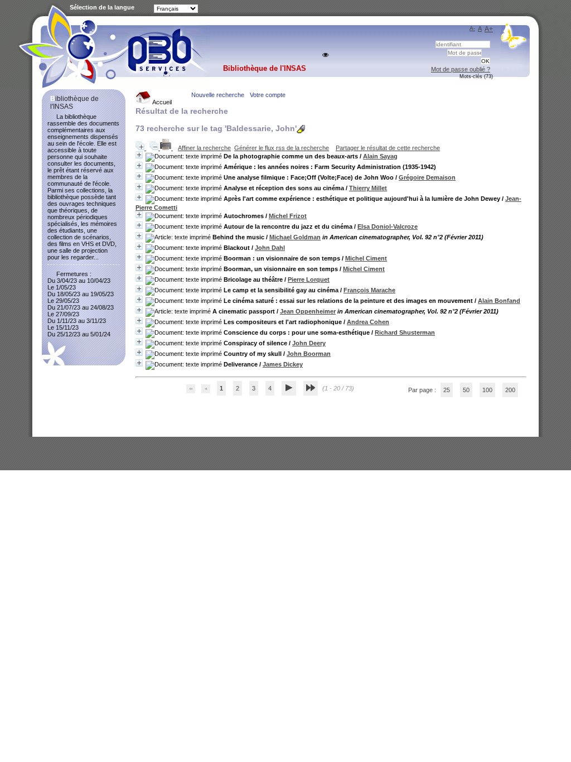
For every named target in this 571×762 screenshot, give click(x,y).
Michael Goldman (295, 237)
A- (472, 28)
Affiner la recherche (204, 147)
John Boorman (309, 353)
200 (510, 390)
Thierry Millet (368, 188)
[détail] (139, 154)
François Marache (369, 290)
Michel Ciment (366, 258)
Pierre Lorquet (309, 279)
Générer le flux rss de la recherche (281, 147)
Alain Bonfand (499, 300)
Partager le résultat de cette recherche (388, 147)
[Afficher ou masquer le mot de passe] (325, 55)
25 (446, 390)
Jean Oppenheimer (308, 311)
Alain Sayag (380, 156)
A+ (489, 29)
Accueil (161, 102)
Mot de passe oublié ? (460, 69)
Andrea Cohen (368, 322)
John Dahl (270, 247)
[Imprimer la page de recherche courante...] (166, 147)
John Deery (309, 343)
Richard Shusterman (405, 332)
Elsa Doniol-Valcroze (387, 226)
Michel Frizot (288, 216)
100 (487, 390)
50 (466, 390)
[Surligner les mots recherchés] (301, 129)
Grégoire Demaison (427, 177)
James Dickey (283, 364)
